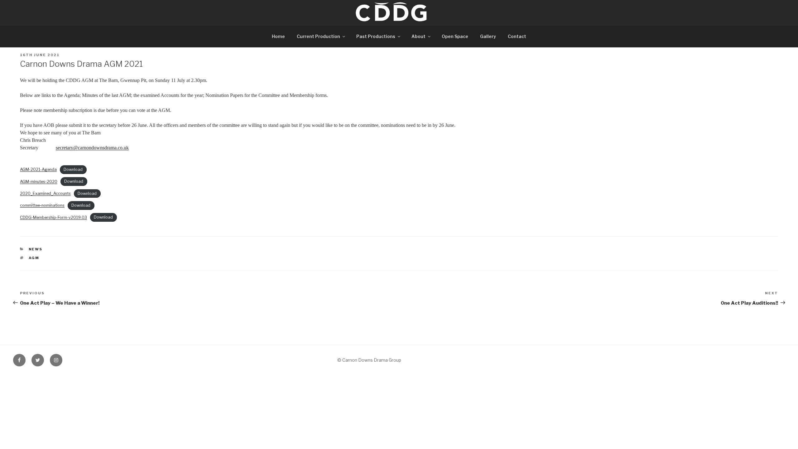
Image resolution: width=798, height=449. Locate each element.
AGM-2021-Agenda (38, 169)
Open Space (455, 36)
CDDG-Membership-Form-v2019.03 (53, 217)
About (418, 36)
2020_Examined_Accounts (45, 193)
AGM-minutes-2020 (38, 181)
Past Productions (375, 36)
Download (73, 169)
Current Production (318, 36)
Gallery (488, 36)
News (36, 249)
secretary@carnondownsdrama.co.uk (92, 147)
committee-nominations (42, 205)
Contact (517, 36)
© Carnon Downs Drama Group (369, 360)
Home (278, 36)
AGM (34, 258)
